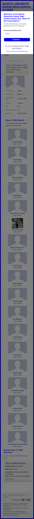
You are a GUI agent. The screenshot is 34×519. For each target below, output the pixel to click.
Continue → (17, 40)
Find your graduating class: (13, 30)
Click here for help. (22, 51)
